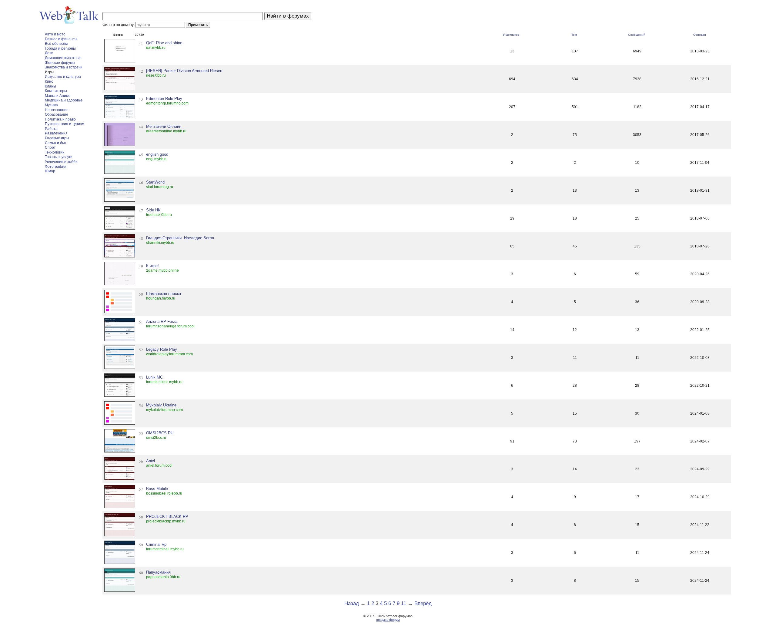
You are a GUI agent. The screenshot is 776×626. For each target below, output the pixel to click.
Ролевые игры (57, 138)
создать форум (388, 619)
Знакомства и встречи (63, 67)
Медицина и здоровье (64, 100)
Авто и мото (55, 34)
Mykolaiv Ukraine (161, 405)
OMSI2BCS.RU (159, 433)
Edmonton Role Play (164, 98)
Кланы (50, 86)
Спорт (50, 147)
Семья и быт (56, 143)
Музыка (51, 105)
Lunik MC (154, 377)
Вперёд (423, 603)
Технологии (55, 152)
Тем (574, 34)
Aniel (150, 461)
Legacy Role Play (161, 349)
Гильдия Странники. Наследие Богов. (180, 238)
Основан (699, 34)
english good (157, 154)
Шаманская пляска (163, 293)
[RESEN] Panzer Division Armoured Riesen (184, 70)
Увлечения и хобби (61, 162)
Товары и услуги (58, 157)
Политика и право (60, 119)
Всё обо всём (56, 43)
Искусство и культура (63, 77)
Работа (51, 129)
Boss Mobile (157, 488)
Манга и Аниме (58, 96)
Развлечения (56, 133)
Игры (49, 72)
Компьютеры (56, 91)
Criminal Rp (156, 544)
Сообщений (636, 34)
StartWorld (155, 182)
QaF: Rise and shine (164, 43)
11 (403, 603)
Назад (351, 603)
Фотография (55, 166)
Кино (49, 81)
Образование (56, 114)
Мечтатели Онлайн (163, 126)
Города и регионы (60, 48)
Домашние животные (63, 58)
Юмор (50, 171)
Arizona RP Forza (161, 321)
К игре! (152, 265)
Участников (511, 34)
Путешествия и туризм (64, 124)
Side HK (153, 210)
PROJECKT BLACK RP (167, 516)
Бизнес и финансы (61, 39)
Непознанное (57, 110)
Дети (49, 53)
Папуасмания (158, 572)
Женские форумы (60, 63)
